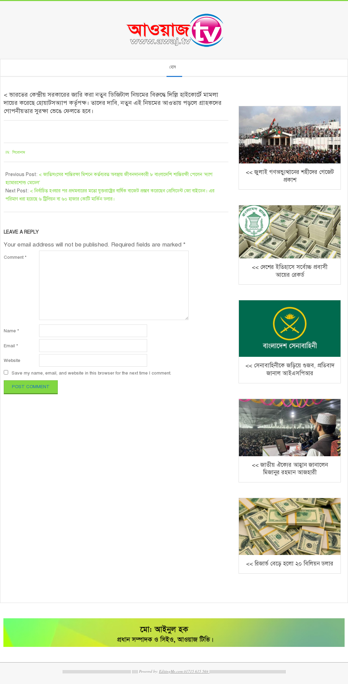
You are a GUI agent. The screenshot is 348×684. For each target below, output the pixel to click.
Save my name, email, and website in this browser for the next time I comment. (91, 373)
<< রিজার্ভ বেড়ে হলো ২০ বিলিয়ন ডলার (289, 563)
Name (11, 331)
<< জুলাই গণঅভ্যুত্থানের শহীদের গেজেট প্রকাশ (290, 176)
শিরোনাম (18, 152)
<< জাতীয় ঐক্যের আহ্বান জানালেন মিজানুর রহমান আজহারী (290, 468)
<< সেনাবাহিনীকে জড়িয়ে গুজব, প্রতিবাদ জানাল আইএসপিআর (289, 369)
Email (11, 346)
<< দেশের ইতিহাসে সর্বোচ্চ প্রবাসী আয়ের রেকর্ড (290, 271)
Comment (15, 257)
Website (12, 360)
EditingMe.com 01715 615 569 (183, 671)
